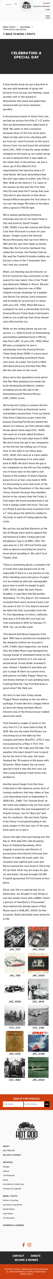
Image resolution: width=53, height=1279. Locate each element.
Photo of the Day (10, 1200)
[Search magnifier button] (15, 4)
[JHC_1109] (14, 963)
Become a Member (41, 6)
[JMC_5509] (38, 937)
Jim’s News (8, 1213)
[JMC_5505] (14, 989)
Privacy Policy (26, 1274)
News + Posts (9, 26)
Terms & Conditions (36, 1272)
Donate (36, 1255)
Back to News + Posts (20, 34)
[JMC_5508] (38, 963)
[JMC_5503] (38, 1067)
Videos (6, 1171)
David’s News (9, 1209)
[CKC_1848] (38, 989)
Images (6, 1166)
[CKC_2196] (38, 1015)
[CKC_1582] (14, 1067)
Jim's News (25, 26)
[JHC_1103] (14, 937)
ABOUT (6, 1146)
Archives (8, 1162)
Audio (5, 1179)
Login (47, 9)
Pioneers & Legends (12, 1188)
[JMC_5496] (38, 1041)
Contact (18, 1255)
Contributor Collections (13, 1184)
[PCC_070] (14, 1015)
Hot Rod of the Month (12, 1204)
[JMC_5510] (14, 1041)
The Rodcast (9, 1175)
